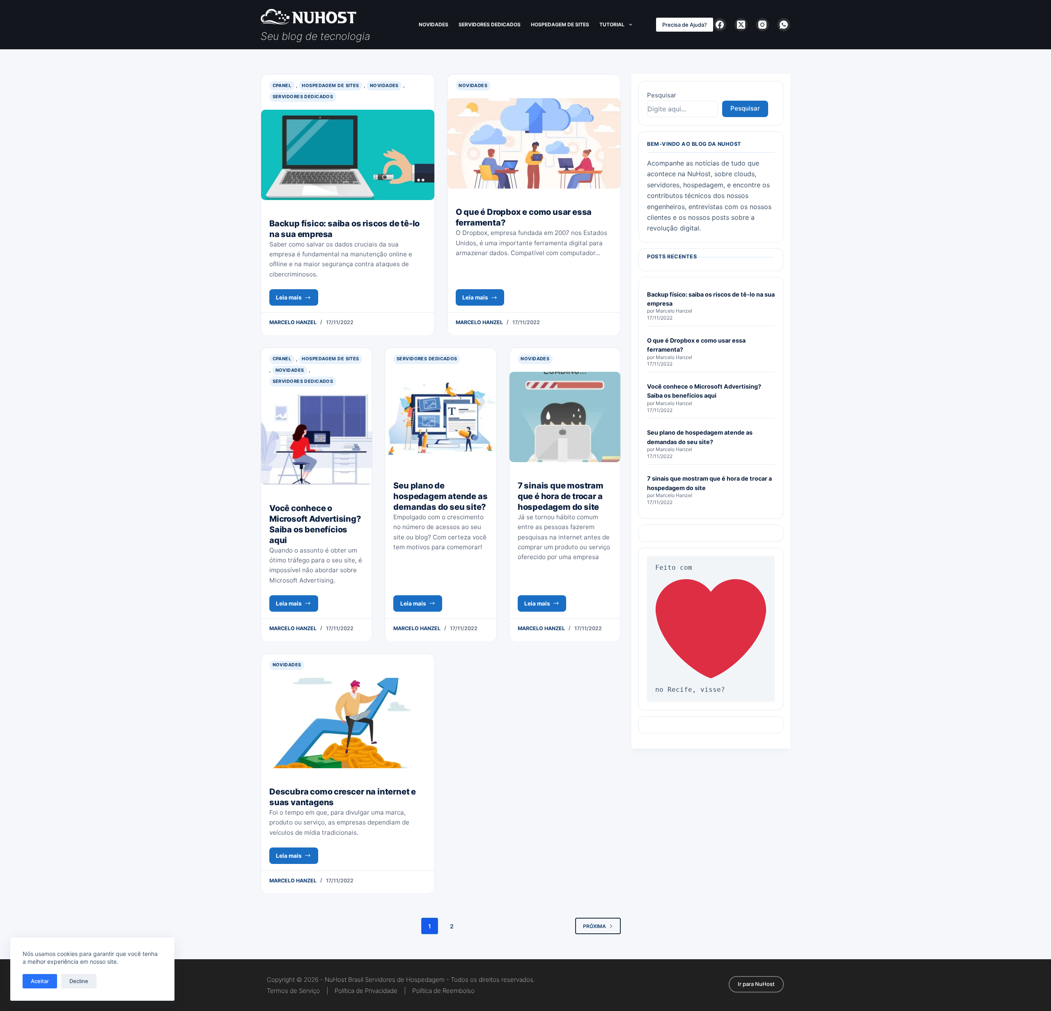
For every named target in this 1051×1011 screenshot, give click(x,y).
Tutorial (611, 24)
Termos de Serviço (293, 991)
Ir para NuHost (756, 984)
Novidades (433, 24)
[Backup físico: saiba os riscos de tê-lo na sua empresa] (347, 155)
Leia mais (297, 300)
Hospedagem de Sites (560, 24)
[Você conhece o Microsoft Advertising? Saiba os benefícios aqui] (316, 439)
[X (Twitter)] (741, 24)
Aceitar (40, 981)
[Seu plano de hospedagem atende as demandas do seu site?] (440, 417)
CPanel (282, 85)
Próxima (594, 926)
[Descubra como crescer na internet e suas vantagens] (347, 723)
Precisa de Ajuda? (684, 24)
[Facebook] (719, 24)
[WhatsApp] (783, 24)
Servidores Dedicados (490, 24)
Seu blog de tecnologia (315, 36)
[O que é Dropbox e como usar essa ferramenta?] (534, 143)
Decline (78, 981)
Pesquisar (661, 95)
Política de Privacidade (366, 991)
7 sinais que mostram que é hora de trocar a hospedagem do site (561, 496)
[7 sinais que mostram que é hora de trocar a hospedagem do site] (564, 417)
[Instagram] (762, 24)
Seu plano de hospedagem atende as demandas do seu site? (440, 496)
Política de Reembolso (443, 991)
